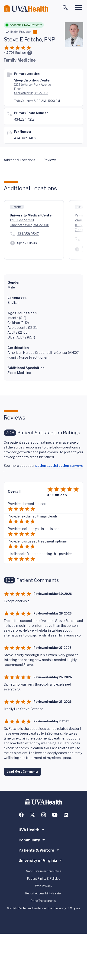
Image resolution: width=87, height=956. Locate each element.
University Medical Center (31, 215)
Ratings (17, 52)
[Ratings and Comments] (29, 52)
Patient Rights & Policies (43, 878)
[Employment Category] (35, 32)
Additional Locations (19, 160)
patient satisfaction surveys (59, 465)
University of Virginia (38, 860)
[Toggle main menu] (78, 7)
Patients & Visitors (36, 850)
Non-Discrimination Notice (43, 871)
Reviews (50, 160)
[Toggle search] (65, 7)
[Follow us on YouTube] (55, 815)
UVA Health (29, 830)
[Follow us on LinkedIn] (66, 815)
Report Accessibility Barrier (43, 893)
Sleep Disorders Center (32, 80)
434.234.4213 (24, 119)
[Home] (26, 8)
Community (29, 840)
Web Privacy (43, 886)
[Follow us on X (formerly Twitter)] (32, 815)
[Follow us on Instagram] (43, 815)
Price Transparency (43, 901)
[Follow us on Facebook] (21, 815)
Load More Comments (23, 771)
